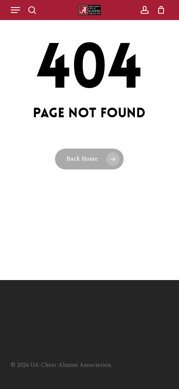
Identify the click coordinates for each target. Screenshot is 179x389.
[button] (15, 10)
